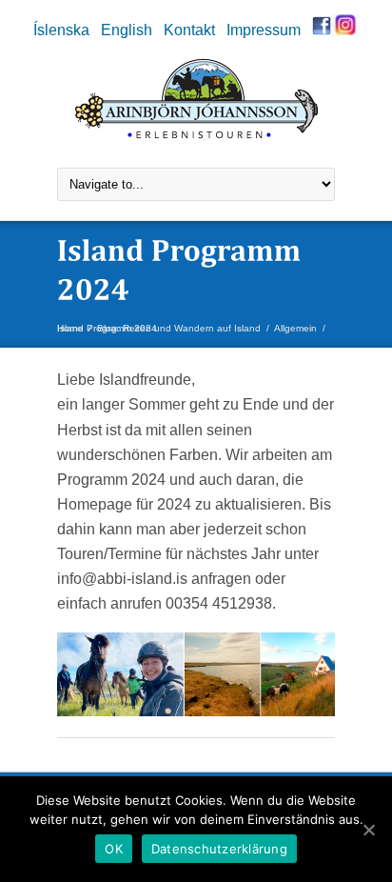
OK (114, 848)
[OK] (368, 829)
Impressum (263, 29)
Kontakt (189, 29)
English (126, 29)
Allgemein (295, 328)
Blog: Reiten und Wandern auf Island (179, 328)
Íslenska (61, 29)
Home (70, 328)
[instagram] (345, 29)
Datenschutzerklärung (219, 848)
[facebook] (321, 29)
